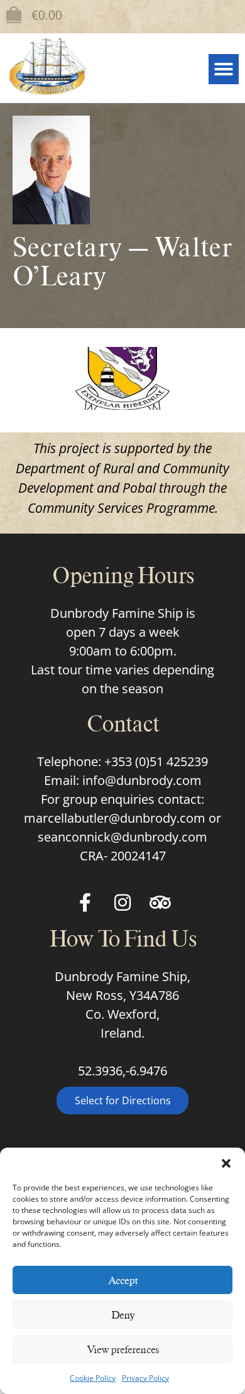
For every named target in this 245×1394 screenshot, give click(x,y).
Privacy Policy (145, 1378)
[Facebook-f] (84, 902)
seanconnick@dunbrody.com (122, 836)
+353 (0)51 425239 (156, 761)
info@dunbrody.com (142, 780)
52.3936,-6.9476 (122, 1070)
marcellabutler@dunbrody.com (114, 818)
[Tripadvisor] (160, 902)
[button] (226, 1163)
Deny (122, 1315)
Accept (123, 1280)
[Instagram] (122, 902)
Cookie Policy (93, 1378)
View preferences (123, 1349)
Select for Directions (123, 1100)
